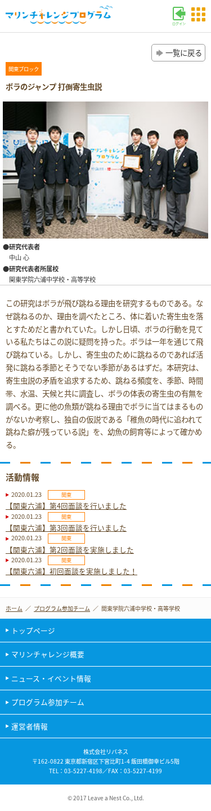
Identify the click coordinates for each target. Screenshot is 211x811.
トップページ (33, 630)
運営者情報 (29, 726)
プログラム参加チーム (62, 608)
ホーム (14, 608)
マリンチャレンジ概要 (47, 654)
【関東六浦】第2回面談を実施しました (70, 549)
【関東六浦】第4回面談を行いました (66, 505)
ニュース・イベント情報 (51, 678)
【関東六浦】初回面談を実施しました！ (71, 571)
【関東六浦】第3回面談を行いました (66, 527)
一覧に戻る (183, 52)
